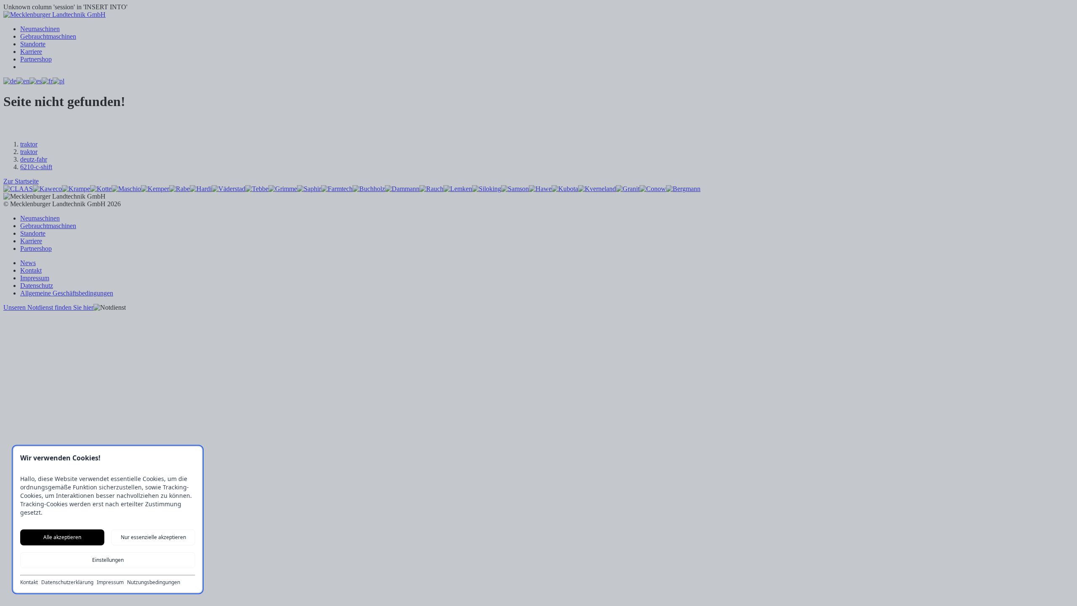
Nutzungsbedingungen (153, 582)
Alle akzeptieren (62, 537)
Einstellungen (108, 559)
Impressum (110, 582)
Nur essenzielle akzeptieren (153, 537)
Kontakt (29, 582)
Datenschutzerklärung (67, 582)
